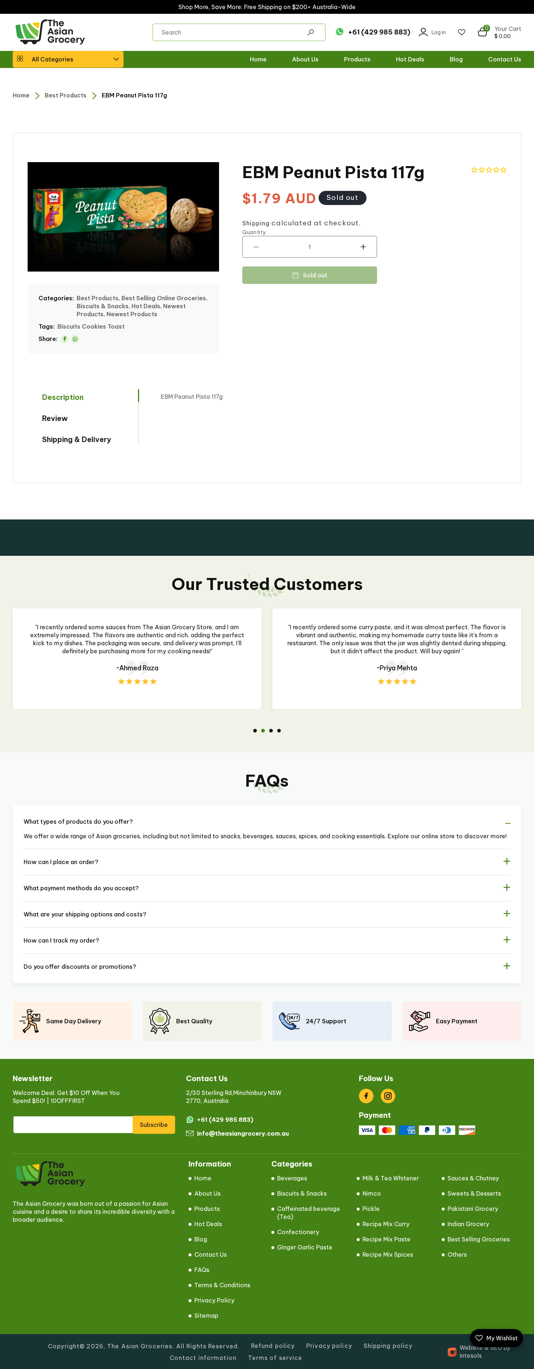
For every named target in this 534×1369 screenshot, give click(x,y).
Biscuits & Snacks (302, 1193)
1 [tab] (255, 730)
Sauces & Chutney (473, 1178)
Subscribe (154, 1124)
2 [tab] (263, 730)
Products (207, 1208)
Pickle (371, 1208)
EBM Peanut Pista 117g (134, 95)
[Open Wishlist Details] (461, 32)
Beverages (292, 1178)
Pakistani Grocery (473, 1208)
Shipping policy (388, 1345)
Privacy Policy (214, 1300)
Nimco (372, 1193)
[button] (68, 59)
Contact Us (210, 1254)
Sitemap (206, 1315)
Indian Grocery (468, 1224)
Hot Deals (208, 1224)
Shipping (256, 223)
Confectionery (298, 1232)
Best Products (65, 95)
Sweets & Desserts (474, 1193)
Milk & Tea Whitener (391, 1178)
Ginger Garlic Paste (304, 1247)
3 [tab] (271, 730)
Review (55, 418)
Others (457, 1254)
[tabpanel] (137, 659)
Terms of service (275, 1357)
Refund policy (273, 1345)
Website (471, 1347)
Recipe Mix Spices (388, 1254)
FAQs (201, 1269)
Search (311, 32)
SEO (496, 1347)
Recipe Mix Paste (386, 1239)
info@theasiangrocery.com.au (243, 1133)
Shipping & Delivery (76, 439)
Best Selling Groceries (479, 1239)
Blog (200, 1239)
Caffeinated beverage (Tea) (308, 1212)
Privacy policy (329, 1345)
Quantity (254, 232)
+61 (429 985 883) (379, 32)
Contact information (203, 1357)
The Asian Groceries (139, 1346)
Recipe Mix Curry (386, 1224)
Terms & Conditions (222, 1285)
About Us (207, 1193)
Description (63, 397)
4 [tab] (279, 730)
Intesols (471, 1355)
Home (21, 95)
